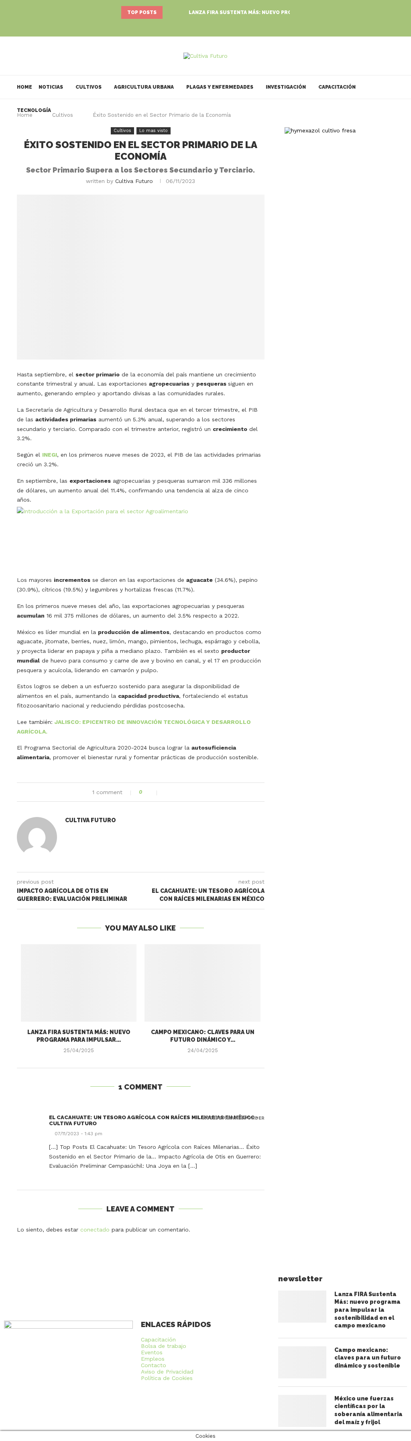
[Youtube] (217, 26)
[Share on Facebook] (167, 792)
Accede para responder (234, 1118)
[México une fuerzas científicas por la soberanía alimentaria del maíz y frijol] (302, 1411)
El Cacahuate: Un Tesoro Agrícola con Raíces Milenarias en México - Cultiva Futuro (153, 1120)
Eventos (152, 1352)
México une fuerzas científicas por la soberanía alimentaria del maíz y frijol (368, 1410)
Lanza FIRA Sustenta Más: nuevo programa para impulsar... (273, 12)
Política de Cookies (167, 1378)
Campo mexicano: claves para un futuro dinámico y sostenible (367, 1358)
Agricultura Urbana (144, 87)
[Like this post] (151, 792)
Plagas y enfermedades (219, 87)
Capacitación (337, 87)
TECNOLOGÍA (34, 110)
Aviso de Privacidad (167, 1371)
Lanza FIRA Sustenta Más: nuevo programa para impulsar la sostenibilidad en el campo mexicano (367, 1310)
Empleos (153, 1359)
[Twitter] (205, 26)
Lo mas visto (153, 130)
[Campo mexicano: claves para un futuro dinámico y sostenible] (202, 982)
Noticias (51, 87)
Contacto (153, 1365)
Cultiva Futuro (134, 181)
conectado (95, 1229)
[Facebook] (194, 26)
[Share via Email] (193, 792)
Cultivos (88, 87)
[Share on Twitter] (176, 792)
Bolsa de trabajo (163, 1346)
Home (24, 87)
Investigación (286, 87)
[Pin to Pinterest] (184, 792)
